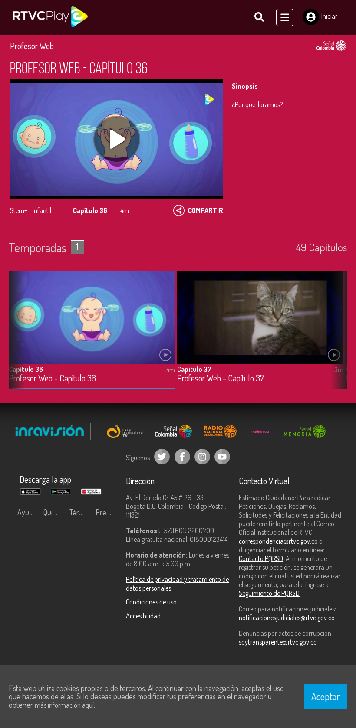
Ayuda (26, 512)
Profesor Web (32, 45)
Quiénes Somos (54, 512)
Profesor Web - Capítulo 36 (52, 379)
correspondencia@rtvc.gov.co (278, 541)
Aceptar (325, 696)
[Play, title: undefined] (116, 139)
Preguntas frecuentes (106, 512)
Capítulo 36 (26, 369)
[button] (336, 336)
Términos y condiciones (80, 512)
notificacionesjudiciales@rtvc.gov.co (287, 617)
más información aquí (64, 705)
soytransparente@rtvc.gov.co (278, 642)
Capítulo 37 (194, 369)
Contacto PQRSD (261, 558)
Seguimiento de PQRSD (269, 593)
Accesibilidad (143, 615)
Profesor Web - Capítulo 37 (220, 379)
